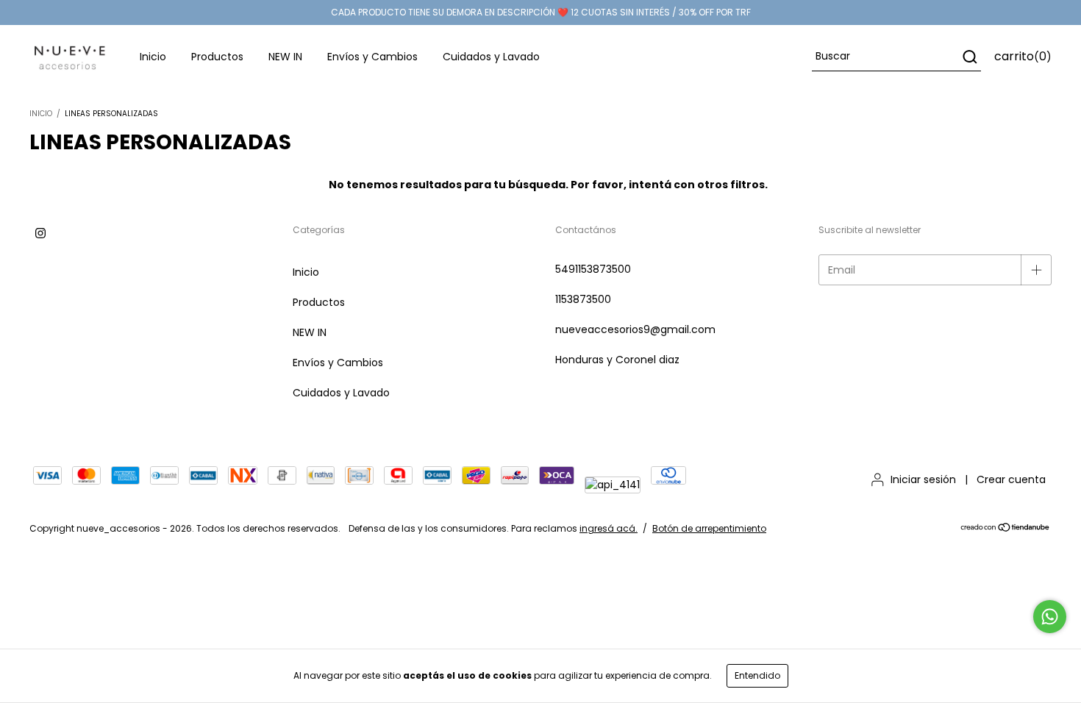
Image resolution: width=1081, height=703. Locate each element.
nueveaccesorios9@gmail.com (635, 329)
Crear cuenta (1011, 479)
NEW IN (285, 56)
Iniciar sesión (923, 479)
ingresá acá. (608, 528)
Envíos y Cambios (372, 56)
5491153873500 (593, 269)
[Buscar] (969, 56)
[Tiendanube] (1006, 529)
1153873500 (583, 299)
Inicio (153, 56)
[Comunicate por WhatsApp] (1049, 616)
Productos (217, 56)
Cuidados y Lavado (491, 56)
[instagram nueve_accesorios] (40, 233)
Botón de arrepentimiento (709, 528)
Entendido (757, 675)
